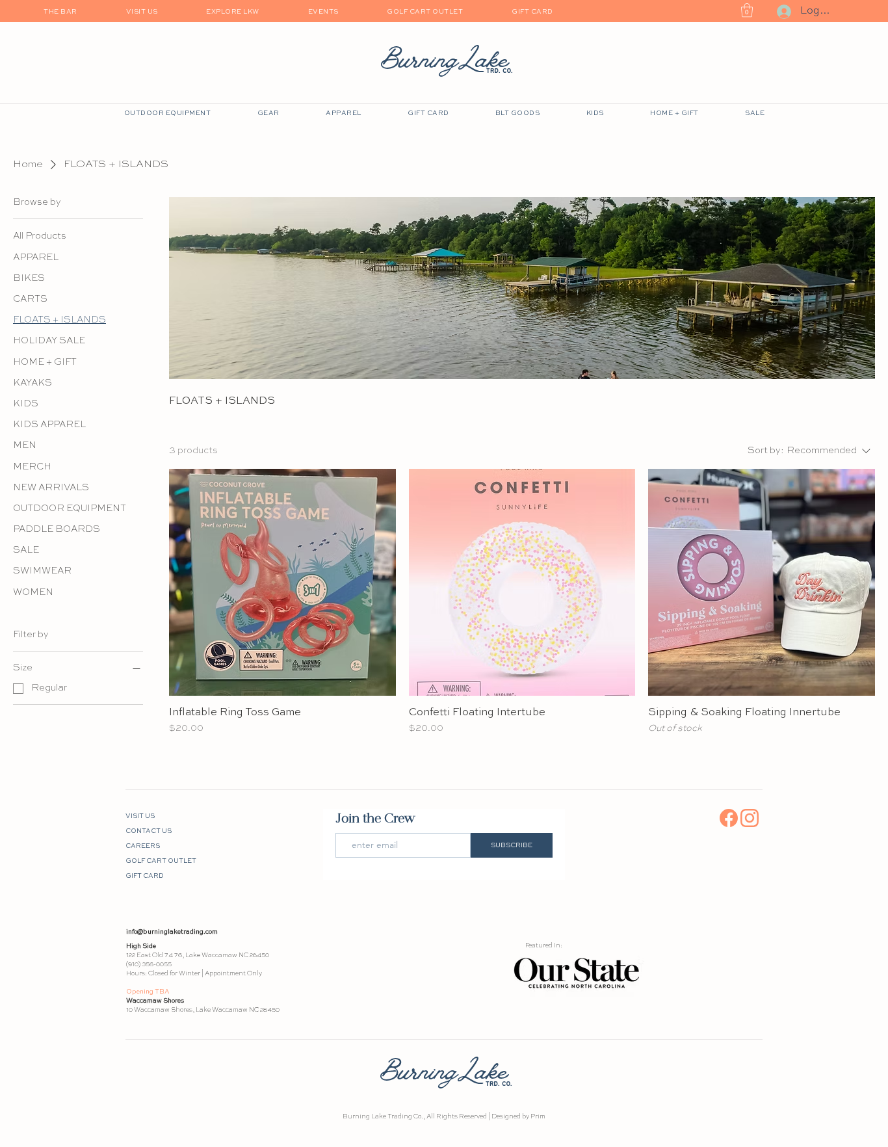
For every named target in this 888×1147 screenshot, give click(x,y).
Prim (537, 1116)
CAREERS (142, 846)
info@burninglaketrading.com (172, 932)
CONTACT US (148, 831)
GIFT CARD (144, 876)
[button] (747, 10)
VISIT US (140, 816)
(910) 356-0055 (149, 964)
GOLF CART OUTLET (158, 861)
